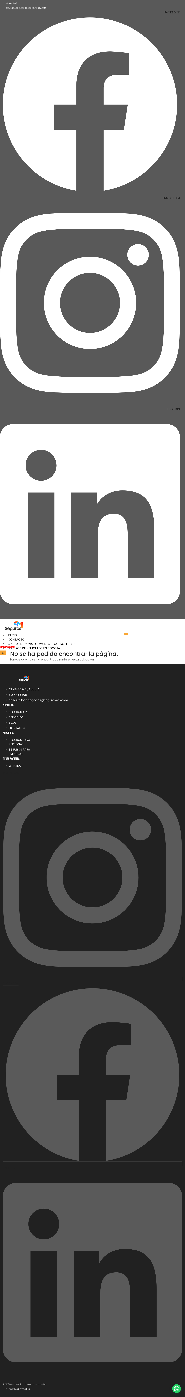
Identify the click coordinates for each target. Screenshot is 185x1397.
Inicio (12, 635)
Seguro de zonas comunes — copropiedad (41, 644)
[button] (176, 1388)
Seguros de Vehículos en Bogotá (34, 648)
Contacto (16, 639)
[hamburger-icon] (126, 634)
